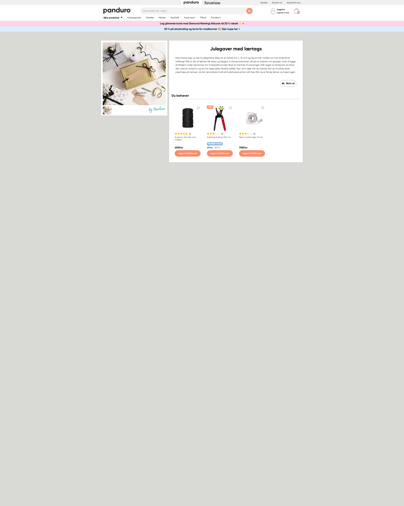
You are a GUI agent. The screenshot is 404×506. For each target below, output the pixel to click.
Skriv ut (290, 83)
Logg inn (281, 9)
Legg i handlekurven (187, 153)
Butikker (264, 3)
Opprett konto (283, 13)
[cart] (297, 11)
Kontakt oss (277, 3)
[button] (113, 18)
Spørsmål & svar (294, 3)
